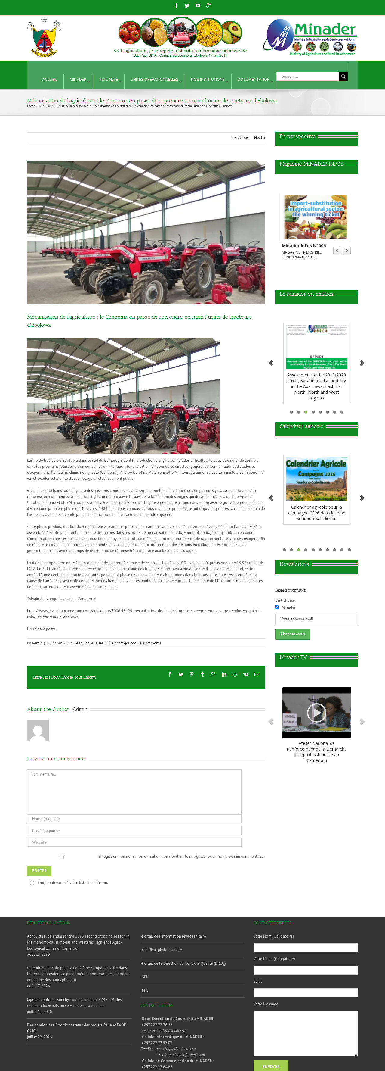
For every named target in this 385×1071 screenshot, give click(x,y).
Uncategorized (124, 643)
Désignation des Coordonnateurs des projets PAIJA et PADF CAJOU (76, 1028)
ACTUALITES (101, 643)
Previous (241, 137)
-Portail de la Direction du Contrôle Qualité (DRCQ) (183, 963)
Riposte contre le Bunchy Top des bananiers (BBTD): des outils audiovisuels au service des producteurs (74, 1002)
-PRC (144, 990)
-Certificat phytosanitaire (161, 949)
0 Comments (150, 643)
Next (258, 137)
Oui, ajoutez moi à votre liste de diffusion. (73, 882)
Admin (37, 643)
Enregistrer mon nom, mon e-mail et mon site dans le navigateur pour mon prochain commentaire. (181, 856)
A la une (83, 643)
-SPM (144, 976)
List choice (285, 600)
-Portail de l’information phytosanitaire (173, 936)
